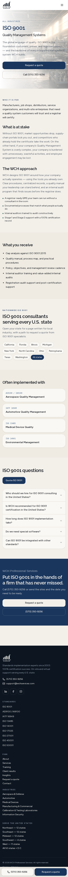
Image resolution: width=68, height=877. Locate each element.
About (6, 759)
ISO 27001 (8, 735)
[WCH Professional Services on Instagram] (21, 691)
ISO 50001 (8, 745)
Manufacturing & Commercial (17, 806)
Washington (21, 357)
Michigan (47, 344)
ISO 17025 (8, 731)
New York (9, 351)
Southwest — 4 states (14, 840)
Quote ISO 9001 (14, 480)
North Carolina (26, 351)
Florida (22, 344)
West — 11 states (11, 844)
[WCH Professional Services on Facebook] (13, 691)
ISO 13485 (8, 721)
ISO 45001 (8, 740)
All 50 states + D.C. (12, 848)
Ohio (41, 351)
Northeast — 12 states (14, 827)
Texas (7, 357)
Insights (7, 775)
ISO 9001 (7, 706)
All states (37, 357)
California (9, 344)
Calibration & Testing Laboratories (20, 810)
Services (7, 763)
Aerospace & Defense (13, 794)
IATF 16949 (8, 716)
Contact (7, 783)
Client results (9, 771)
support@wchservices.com (20, 683)
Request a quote (34, 65)
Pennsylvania (55, 351)
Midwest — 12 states (13, 836)
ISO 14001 (8, 726)
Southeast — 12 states (14, 832)
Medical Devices (11, 802)
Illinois (34, 344)
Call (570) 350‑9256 (34, 74)
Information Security (13, 814)
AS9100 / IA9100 (11, 711)
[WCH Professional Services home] (7, 5)
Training (7, 767)
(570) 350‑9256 (34, 611)
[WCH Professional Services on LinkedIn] (6, 691)
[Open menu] (62, 5)
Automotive (9, 798)
